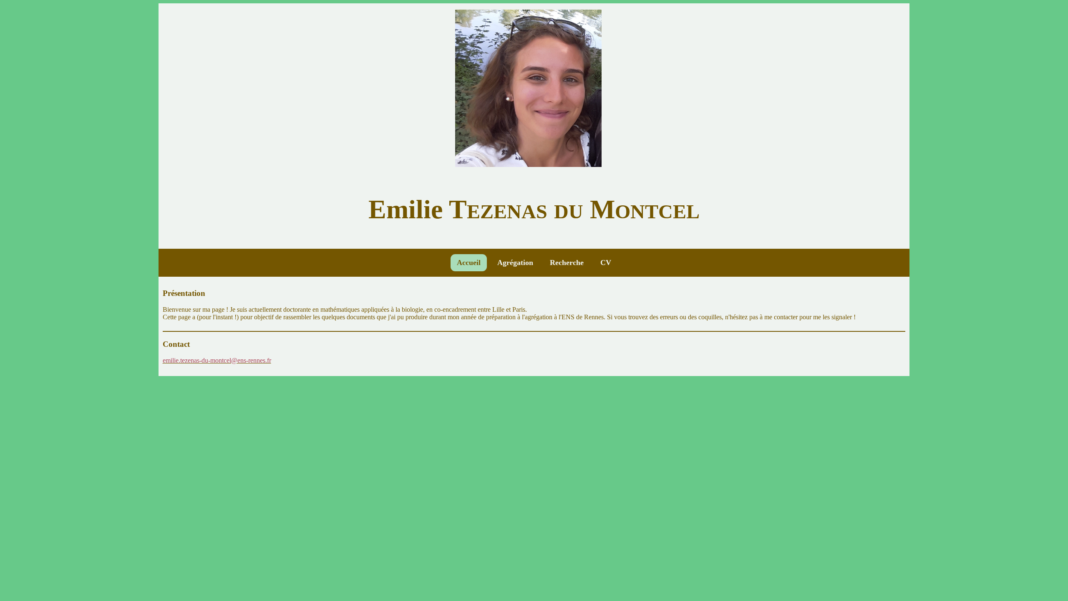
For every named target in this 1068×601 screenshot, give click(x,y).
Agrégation (515, 262)
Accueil (469, 262)
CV (605, 262)
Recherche (567, 262)
